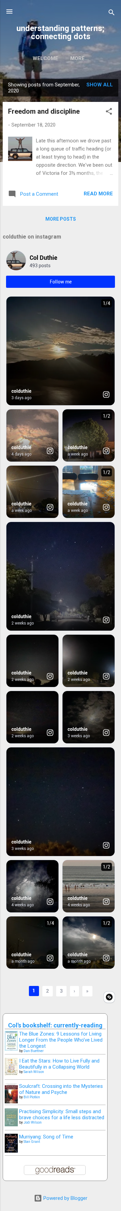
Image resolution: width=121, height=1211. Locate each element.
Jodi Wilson (33, 1122)
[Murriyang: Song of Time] (11, 1151)
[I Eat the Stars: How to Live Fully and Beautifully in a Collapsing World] (11, 1074)
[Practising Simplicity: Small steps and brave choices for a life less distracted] (11, 1125)
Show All (99, 85)
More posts (60, 219)
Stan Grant (32, 1142)
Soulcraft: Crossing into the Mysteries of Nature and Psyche (61, 1089)
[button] (109, 112)
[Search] (112, 13)
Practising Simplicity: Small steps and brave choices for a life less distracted (61, 1114)
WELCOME (45, 58)
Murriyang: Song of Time (46, 1137)
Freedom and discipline (44, 111)
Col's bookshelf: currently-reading (55, 1025)
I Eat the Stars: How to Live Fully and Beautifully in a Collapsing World (59, 1064)
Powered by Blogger (64, 1198)
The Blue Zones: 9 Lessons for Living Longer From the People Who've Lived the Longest (61, 1040)
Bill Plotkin (32, 1097)
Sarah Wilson (34, 1072)
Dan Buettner (34, 1051)
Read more (98, 194)
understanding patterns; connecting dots (60, 32)
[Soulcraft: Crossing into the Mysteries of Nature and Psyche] (11, 1102)
